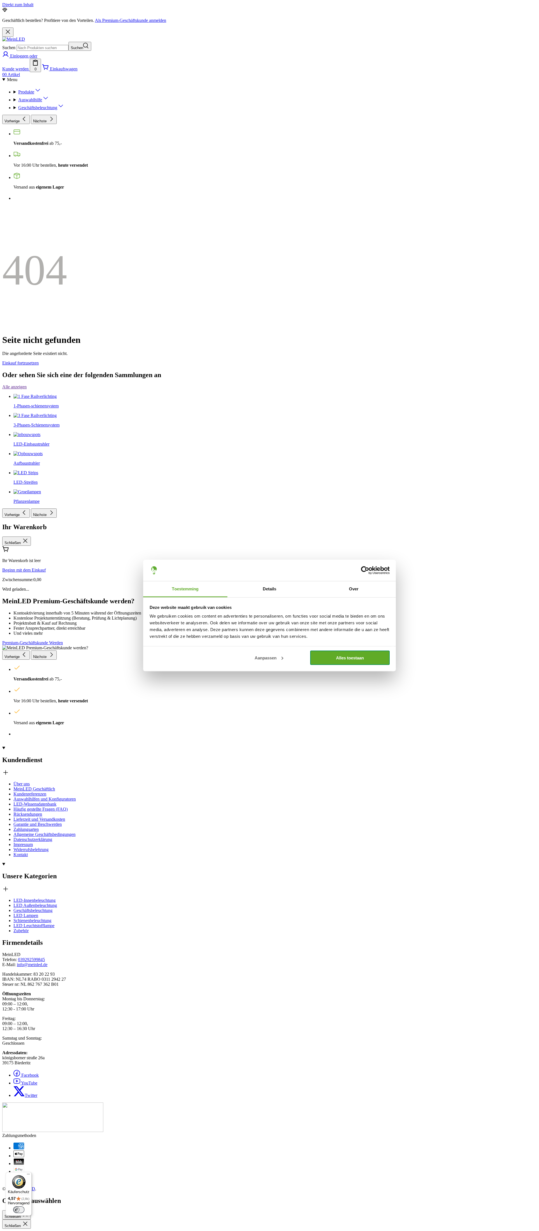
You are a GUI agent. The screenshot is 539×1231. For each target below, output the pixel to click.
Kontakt (20, 854)
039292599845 (31, 959)
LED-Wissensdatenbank (34, 804)
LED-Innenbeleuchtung (34, 900)
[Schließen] (7, 32)
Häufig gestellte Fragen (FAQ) (40, 809)
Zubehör (21, 930)
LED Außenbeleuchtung (35, 905)
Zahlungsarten (26, 829)
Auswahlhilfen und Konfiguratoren (44, 799)
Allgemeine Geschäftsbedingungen (44, 834)
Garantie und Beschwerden (37, 824)
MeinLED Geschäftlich (34, 789)
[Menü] (28, 1175)
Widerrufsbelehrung (31, 849)
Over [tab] (353, 588)
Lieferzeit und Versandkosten (39, 819)
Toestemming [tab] (185, 588)
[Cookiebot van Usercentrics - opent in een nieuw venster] (365, 570)
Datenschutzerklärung (32, 839)
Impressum (23, 844)
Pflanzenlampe (26, 501)
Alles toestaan (350, 657)
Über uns (21, 783)
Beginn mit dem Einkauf (24, 570)
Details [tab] (270, 588)
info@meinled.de (32, 964)
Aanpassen (266, 657)
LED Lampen (25, 915)
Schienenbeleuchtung (32, 920)
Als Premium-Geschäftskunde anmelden (130, 20)
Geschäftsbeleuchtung (32, 910)
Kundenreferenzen (29, 794)
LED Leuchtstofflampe (33, 925)
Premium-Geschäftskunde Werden (32, 642)
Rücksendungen (27, 814)
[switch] (18, 1209)
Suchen (8, 47)
